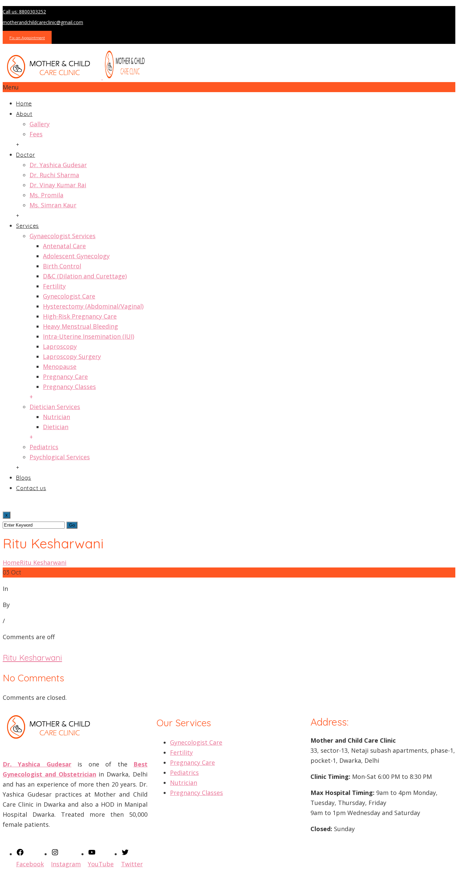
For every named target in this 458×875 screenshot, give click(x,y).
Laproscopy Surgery (72, 356)
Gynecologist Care (69, 296)
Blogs (23, 477)
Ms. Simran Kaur (53, 205)
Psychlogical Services (60, 457)
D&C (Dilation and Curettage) (85, 276)
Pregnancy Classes (69, 387)
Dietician (55, 427)
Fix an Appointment (27, 37)
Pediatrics (44, 447)
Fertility (54, 286)
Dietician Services (55, 407)
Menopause (59, 366)
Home (24, 103)
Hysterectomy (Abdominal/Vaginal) (93, 306)
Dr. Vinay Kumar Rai (58, 185)
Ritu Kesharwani (43, 562)
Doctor (25, 154)
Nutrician (56, 417)
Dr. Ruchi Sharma (54, 175)
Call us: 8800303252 (24, 11)
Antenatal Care (64, 246)
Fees (36, 134)
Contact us (31, 488)
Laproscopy (60, 346)
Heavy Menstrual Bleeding (80, 326)
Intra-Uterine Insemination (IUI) (88, 336)
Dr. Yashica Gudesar (58, 165)
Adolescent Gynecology (76, 256)
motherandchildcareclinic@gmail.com (43, 22)
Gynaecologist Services (63, 236)
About (24, 114)
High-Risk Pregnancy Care (80, 316)
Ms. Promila (46, 195)
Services (27, 225)
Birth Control (62, 266)
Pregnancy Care (65, 377)
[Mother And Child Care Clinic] (76, 77)
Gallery (40, 124)
